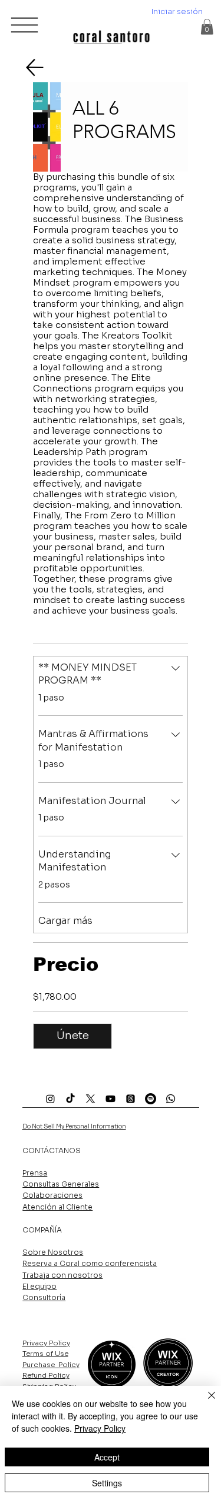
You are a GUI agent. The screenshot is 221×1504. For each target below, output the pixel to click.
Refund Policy (46, 1375)
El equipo (39, 1286)
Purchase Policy (51, 1365)
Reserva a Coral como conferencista (89, 1263)
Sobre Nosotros (52, 1252)
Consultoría (43, 1297)
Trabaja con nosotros (62, 1275)
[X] (90, 1098)
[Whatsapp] (170, 1098)
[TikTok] (70, 1098)
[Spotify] (150, 1098)
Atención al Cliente (57, 1206)
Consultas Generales (60, 1184)
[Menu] (25, 24)
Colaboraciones (52, 1195)
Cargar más (65, 921)
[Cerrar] (204, 1402)
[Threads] (130, 1098)
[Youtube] (110, 1098)
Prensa (34, 1172)
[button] (206, 27)
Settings (107, 1483)
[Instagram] (50, 1098)
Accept (107, 1457)
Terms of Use (45, 1353)
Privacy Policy (46, 1343)
